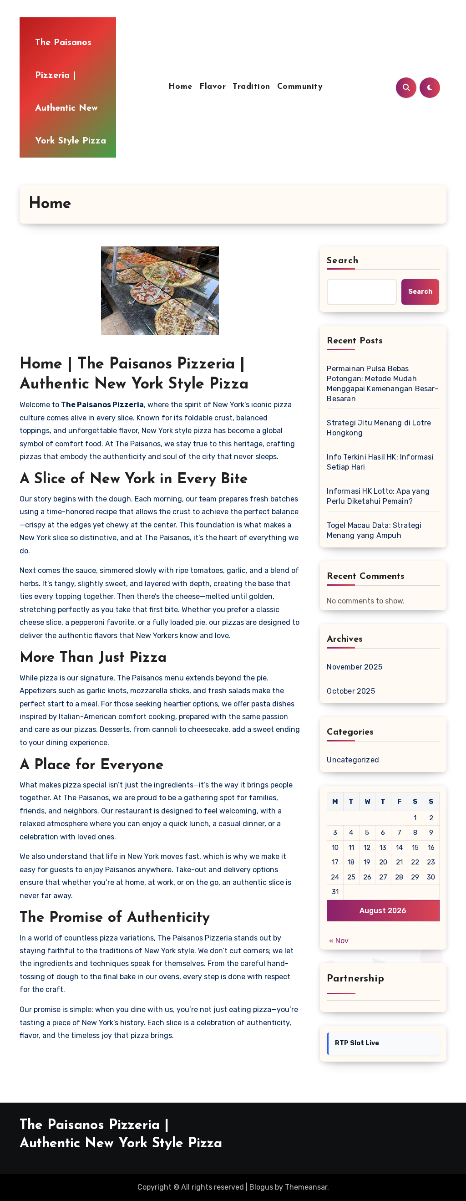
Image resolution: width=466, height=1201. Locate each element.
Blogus (261, 1187)
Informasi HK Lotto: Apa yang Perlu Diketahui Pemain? (378, 496)
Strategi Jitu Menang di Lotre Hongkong (379, 428)
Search (343, 261)
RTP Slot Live (357, 1043)
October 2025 (351, 691)
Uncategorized (353, 760)
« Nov (339, 940)
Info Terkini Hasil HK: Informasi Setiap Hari (380, 462)
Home (180, 87)
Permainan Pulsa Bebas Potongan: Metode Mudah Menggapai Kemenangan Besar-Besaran (382, 383)
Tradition (251, 87)
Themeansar (306, 1187)
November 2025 (354, 667)
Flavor (212, 87)
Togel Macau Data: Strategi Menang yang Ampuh (374, 530)
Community (300, 87)
